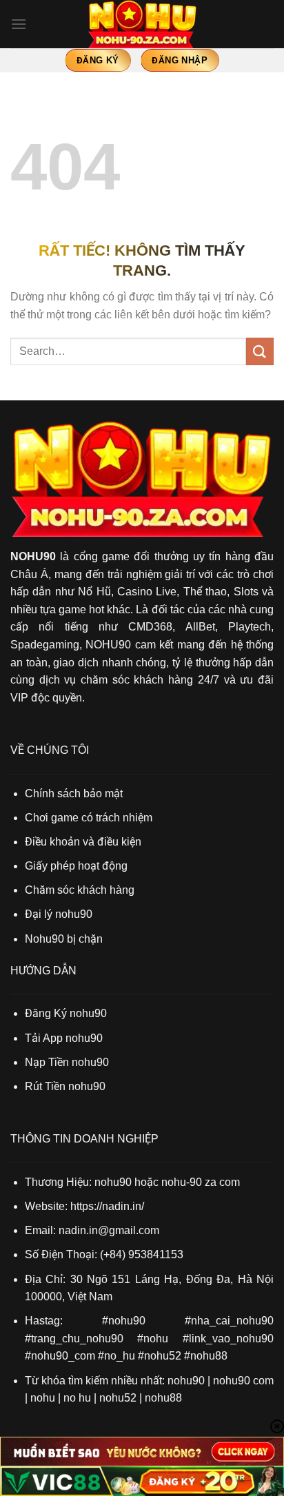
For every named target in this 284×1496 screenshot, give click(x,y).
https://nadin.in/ (107, 1206)
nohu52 (117, 1398)
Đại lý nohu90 (58, 914)
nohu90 (186, 1380)
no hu (77, 1398)
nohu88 (163, 1398)
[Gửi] (260, 351)
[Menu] (18, 24)
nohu (42, 1398)
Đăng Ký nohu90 (66, 1013)
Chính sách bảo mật (74, 793)
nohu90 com (243, 1380)
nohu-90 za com (200, 1182)
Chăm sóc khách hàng (79, 890)
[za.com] (142, 24)
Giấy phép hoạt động (76, 866)
